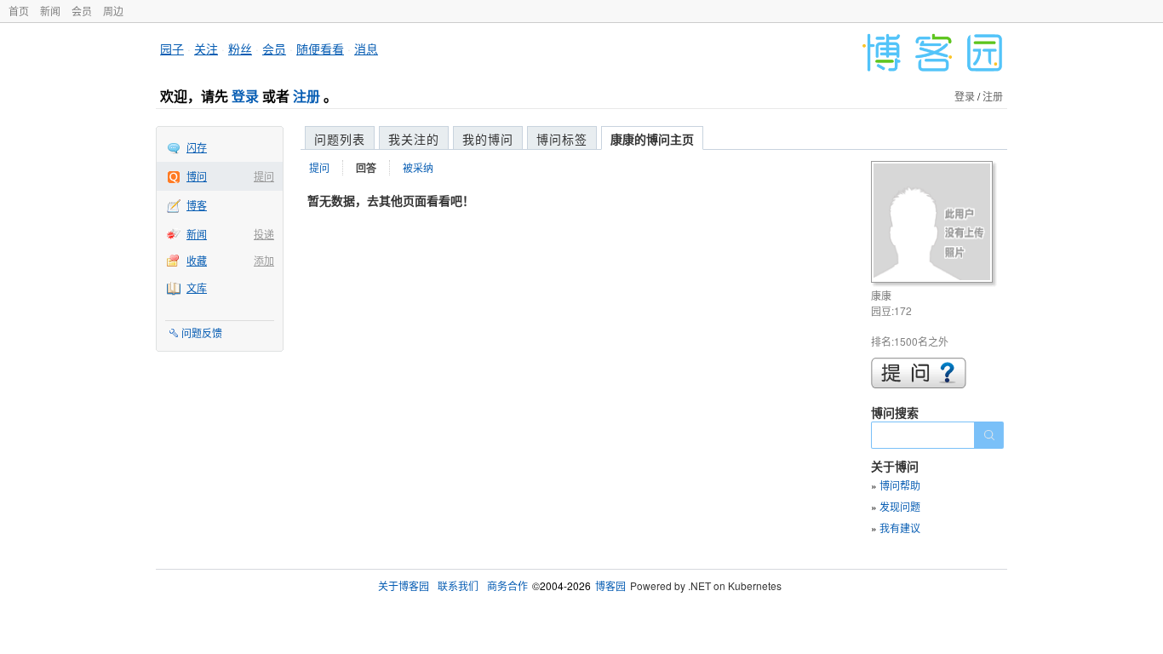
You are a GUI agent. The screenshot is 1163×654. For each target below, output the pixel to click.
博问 (196, 176)
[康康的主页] (934, 224)
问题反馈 (201, 332)
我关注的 (413, 138)
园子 (172, 48)
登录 (245, 96)
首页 (19, 10)
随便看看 (320, 48)
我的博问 (487, 138)
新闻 (50, 10)
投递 (264, 234)
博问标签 (561, 138)
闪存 (196, 147)
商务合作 (507, 585)
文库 (196, 287)
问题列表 (339, 138)
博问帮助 (899, 485)
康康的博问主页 (652, 138)
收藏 (196, 260)
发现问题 (899, 506)
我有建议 (899, 527)
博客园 (610, 585)
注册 (306, 96)
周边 (113, 10)
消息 (366, 48)
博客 (196, 205)
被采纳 (418, 167)
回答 (366, 167)
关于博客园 (403, 585)
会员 (82, 10)
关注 (206, 48)
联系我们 (458, 585)
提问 (264, 176)
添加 (264, 260)
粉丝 (240, 48)
